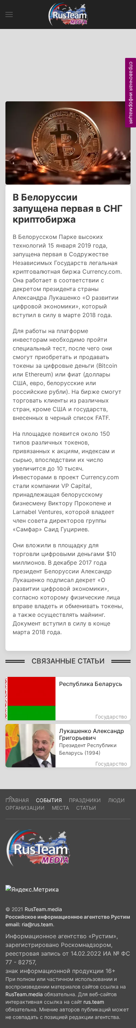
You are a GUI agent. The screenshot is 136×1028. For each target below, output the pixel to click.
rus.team (93, 1002)
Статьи (86, 808)
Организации (25, 808)
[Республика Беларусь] (68, 698)
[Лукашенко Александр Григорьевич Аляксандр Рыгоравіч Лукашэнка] (68, 745)
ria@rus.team (37, 924)
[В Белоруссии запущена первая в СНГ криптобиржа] (68, 142)
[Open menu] (9, 14)
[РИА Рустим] (38, 847)
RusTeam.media (43, 909)
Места (60, 808)
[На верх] (10, 797)
